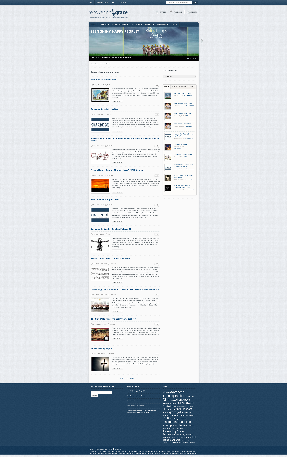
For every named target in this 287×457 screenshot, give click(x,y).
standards (175, 440)
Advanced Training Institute (174, 394)
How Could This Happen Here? (105, 199)
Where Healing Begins (101, 348)
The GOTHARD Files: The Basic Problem (110, 258)
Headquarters (187, 412)
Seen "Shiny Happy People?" (182, 93)
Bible (174, 403)
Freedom (187, 409)
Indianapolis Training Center (182, 419)
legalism (184, 425)
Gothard (166, 412)
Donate (174, 25)
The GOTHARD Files (118, 25)
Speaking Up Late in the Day (104, 109)
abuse (166, 392)
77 (157, 114)
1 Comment (189, 126)
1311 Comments (190, 169)
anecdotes (190, 396)
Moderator (110, 85)
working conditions (189, 442)
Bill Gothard (185, 403)
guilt (179, 412)
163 (157, 146)
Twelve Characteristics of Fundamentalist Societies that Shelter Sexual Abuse (125, 139)
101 (157, 205)
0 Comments (189, 116)
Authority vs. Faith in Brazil (104, 79)
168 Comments (189, 179)
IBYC (171, 419)
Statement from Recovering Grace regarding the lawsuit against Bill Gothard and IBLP (141, 411)
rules (165, 437)
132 (157, 234)
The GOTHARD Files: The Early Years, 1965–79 (113, 319)
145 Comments (178, 148)
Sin (186, 437)
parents (180, 429)
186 (157, 264)
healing (166, 415)
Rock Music (189, 434)
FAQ (113, 2)
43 (157, 354)
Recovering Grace (173, 431)
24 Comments (190, 189)
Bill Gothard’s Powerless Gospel (183, 154)
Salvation (170, 437)
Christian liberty (169, 406)
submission (185, 440)
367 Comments (187, 95)
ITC (177, 426)
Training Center (169, 442)
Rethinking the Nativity (180, 144)
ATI (165, 399)
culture (190, 406)
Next (202, 41)
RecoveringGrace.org (174, 434)
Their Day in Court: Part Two (182, 113)
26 (157, 85)
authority (178, 399)
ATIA (170, 399)
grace (172, 412)
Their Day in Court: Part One (182, 124)
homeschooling (188, 415)
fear (178, 408)
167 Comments (190, 105)
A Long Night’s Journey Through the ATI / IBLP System (117, 170)
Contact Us (123, 2)
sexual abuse (179, 437)
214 (157, 175)
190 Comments (189, 138)
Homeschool (177, 415)
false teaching (169, 409)
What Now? (178, 442)
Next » (132, 378)
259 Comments (188, 157)
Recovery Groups (102, 2)
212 (157, 324)
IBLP (166, 418)
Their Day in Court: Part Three (183, 103)
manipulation (169, 428)
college (177, 406)
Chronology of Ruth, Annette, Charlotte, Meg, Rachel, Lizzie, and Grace (125, 289)
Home (90, 2)
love (192, 425)
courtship (184, 406)
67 (157, 295)
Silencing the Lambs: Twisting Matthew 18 (111, 229)
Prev (85, 41)
